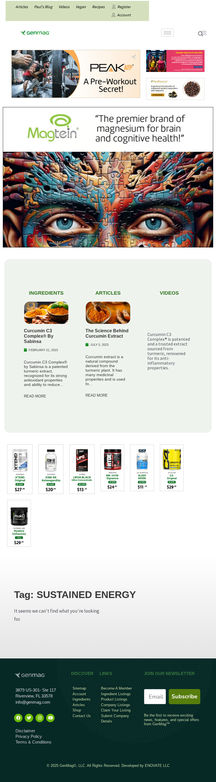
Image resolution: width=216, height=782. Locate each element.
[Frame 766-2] (76, 73)
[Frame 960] (175, 60)
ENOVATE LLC (157, 765)
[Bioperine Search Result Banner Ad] (175, 88)
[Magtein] (108, 177)
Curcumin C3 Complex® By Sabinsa (38, 336)
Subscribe (184, 696)
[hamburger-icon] (167, 33)
